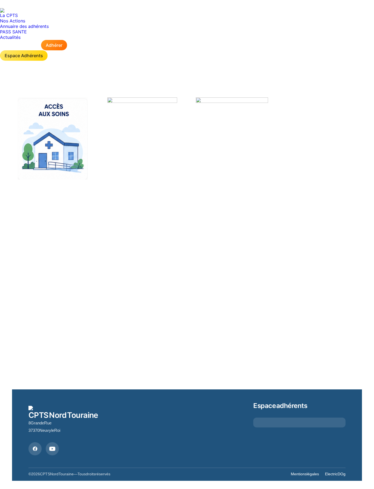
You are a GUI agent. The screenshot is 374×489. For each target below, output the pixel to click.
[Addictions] (52, 138)
